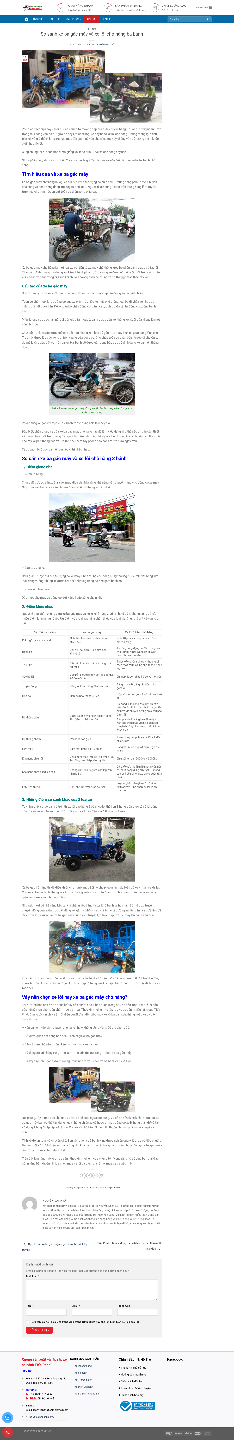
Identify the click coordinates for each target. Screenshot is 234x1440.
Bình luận (32, 1276)
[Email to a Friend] (95, 1175)
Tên (29, 1305)
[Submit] (208, 19)
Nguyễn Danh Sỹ (105, 44)
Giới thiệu (55, 19)
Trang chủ (36, 19)
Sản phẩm (72, 19)
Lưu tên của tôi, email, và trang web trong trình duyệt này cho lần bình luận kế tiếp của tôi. (85, 1322)
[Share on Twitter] (89, 1175)
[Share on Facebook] (83, 1175)
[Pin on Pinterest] (101, 1175)
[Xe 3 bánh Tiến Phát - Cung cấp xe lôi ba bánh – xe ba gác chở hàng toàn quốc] (37, 7)
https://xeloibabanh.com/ (40, 1417)
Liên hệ (106, 19)
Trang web (123, 1305)
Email (76, 1305)
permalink (115, 1187)
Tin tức (91, 19)
